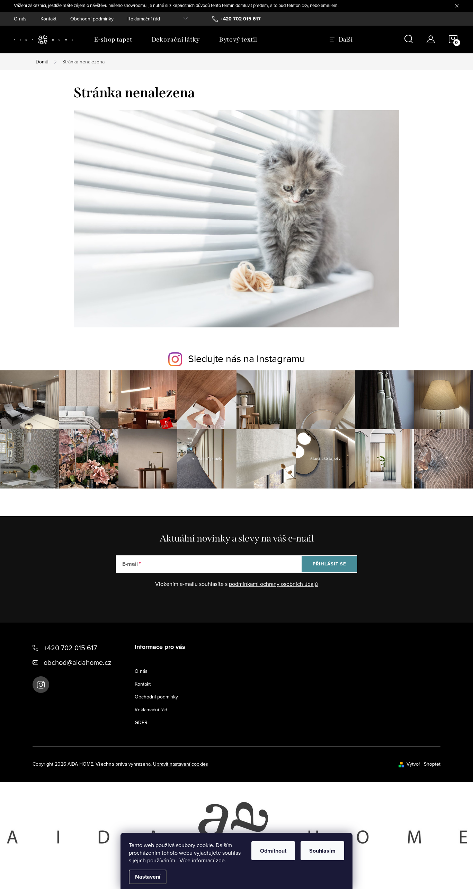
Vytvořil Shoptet (423, 763)
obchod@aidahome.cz (77, 662)
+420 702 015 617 (70, 648)
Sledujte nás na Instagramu (246, 358)
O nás (20, 18)
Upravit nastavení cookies (180, 763)
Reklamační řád (143, 18)
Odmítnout (273, 851)
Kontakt (48, 18)
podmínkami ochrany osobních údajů (273, 584)
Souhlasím (322, 851)
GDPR (141, 722)
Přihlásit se (329, 564)
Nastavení (147, 877)
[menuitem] (113, 39)
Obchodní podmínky (92, 18)
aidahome (41, 684)
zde (220, 860)
